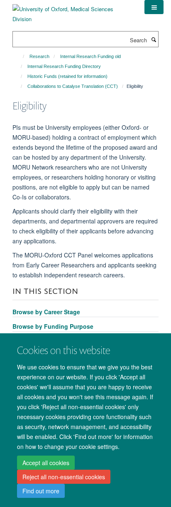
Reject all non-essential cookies (63, 477)
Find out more (40, 491)
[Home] (20, 56)
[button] (154, 7)
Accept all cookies (45, 462)
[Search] (153, 39)
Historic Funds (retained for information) (67, 76)
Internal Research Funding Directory (64, 66)
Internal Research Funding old (90, 56)
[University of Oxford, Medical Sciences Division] (72, 11)
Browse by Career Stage (46, 312)
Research (39, 56)
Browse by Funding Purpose (52, 326)
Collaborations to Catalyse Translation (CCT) (72, 86)
